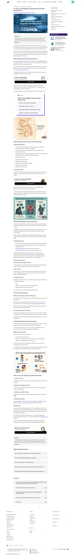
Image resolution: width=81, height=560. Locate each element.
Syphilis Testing (9, 536)
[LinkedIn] (64, 549)
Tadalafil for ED (44, 416)
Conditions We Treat (32, 1)
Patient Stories (56, 511)
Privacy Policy (15, 545)
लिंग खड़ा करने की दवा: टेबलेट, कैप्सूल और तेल (60, 48)
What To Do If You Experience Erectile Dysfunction (58, 27)
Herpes (8, 531)
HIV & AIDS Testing (10, 538)
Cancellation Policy (21, 545)
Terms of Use (11, 545)
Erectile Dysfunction (17, 6)
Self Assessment (33, 521)
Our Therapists (56, 518)
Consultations (32, 514)
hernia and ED (16, 88)
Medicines (31, 516)
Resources (61, 1)
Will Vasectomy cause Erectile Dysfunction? (56, 11)
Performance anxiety (19, 248)
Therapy (31, 520)
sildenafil (35, 401)
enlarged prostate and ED (22, 69)
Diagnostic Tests (33, 518)
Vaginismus (9, 521)
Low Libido (8, 523)
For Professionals (46, 1)
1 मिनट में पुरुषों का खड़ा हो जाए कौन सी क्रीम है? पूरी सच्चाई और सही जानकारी (60, 38)
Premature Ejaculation (11, 518)
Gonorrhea (8, 532)
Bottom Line (53, 29)
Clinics (40, 1)
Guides (31, 531)
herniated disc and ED (36, 303)
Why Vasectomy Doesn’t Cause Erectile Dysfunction (58, 14)
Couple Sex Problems (10, 525)
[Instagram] (60, 549)
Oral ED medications (18, 401)
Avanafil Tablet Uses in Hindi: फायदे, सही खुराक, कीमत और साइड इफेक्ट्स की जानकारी (60, 43)
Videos (31, 532)
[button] (31, 39)
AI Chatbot (32, 523)
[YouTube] (66, 549)
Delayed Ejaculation (10, 519)
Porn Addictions (9, 526)
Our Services (24, 1)
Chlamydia (8, 534)
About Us (19, 1)
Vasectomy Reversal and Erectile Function (57, 22)
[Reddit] (68, 549)
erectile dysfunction (18, 62)
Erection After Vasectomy (55, 19)
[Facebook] (58, 549)
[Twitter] (62, 549)
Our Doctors (55, 515)
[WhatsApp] (73, 2)
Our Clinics (55, 525)
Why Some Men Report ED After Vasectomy (57, 17)
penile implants (26, 403)
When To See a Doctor (55, 24)
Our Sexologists (53, 1)
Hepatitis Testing (10, 539)
